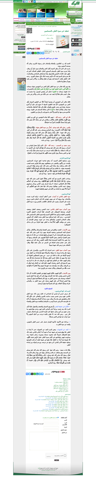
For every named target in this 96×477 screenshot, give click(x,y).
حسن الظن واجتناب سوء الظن (61, 385)
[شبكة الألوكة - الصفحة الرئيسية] (61, 2)
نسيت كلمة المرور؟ (22, 35)
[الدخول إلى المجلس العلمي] (74, 17)
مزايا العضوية (17, 39)
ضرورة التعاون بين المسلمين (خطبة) (59, 409)
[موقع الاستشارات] (50, 20)
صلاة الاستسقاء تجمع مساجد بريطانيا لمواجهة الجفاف (77, 30)
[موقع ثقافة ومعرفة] (67, 20)
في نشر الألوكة (21, 48)
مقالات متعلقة (50, 38)
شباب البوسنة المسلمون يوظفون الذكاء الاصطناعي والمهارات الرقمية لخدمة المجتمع (76, 33)
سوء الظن (65, 380)
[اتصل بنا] (40, 2)
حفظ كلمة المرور (20, 34)
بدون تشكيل (48, 51)
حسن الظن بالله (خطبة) (62, 402)
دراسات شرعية (48, 23)
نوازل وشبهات (42, 23)
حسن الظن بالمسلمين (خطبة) (61, 398)
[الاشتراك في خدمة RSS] (64, 2)
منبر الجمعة (36, 23)
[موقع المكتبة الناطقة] (27, 20)
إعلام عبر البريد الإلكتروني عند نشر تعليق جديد (50, 417)
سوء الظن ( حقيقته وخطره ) (61, 382)
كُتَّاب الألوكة (76, 22)
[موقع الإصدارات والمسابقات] (22, 20)
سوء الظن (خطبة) (63, 389)
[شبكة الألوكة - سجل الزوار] (55, 2)
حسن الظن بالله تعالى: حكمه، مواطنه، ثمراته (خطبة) (55, 399)
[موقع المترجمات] (16, 20)
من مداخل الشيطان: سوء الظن (60, 388)
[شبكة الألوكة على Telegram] (34, 1)
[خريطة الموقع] (65, 2)
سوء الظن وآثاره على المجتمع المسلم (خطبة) (57, 396)
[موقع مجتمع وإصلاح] (62, 20)
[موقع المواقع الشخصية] (38, 20)
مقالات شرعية (54, 23)
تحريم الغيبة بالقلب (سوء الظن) (60, 386)
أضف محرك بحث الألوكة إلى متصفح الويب (48, 470)
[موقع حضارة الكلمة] (56, 20)
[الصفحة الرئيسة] (67, 2)
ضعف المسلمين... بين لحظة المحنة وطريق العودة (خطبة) (54, 410)
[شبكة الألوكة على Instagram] (32, 1)
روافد (32, 23)
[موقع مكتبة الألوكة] (32, 20)
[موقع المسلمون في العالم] (44, 20)
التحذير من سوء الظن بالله (62, 391)
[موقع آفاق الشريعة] (72, 20)
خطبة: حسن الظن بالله (62, 401)
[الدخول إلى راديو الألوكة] (73, 14)
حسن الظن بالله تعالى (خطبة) (61, 404)
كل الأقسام (60, 23)
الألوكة (39, 468)
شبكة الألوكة (54, 26)
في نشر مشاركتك (21, 46)
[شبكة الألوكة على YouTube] (29, 1)
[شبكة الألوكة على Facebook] (24, 1)
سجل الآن (21, 41)
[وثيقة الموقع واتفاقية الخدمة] (47, 2)
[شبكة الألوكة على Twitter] (26, 1)
